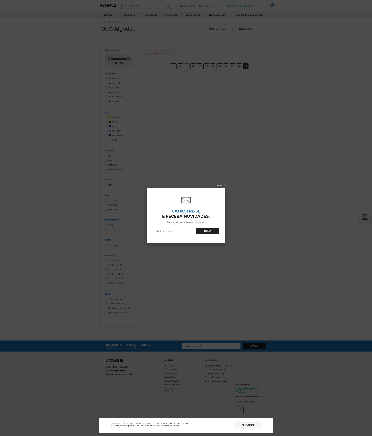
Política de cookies (171, 426)
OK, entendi (248, 425)
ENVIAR (207, 231)
